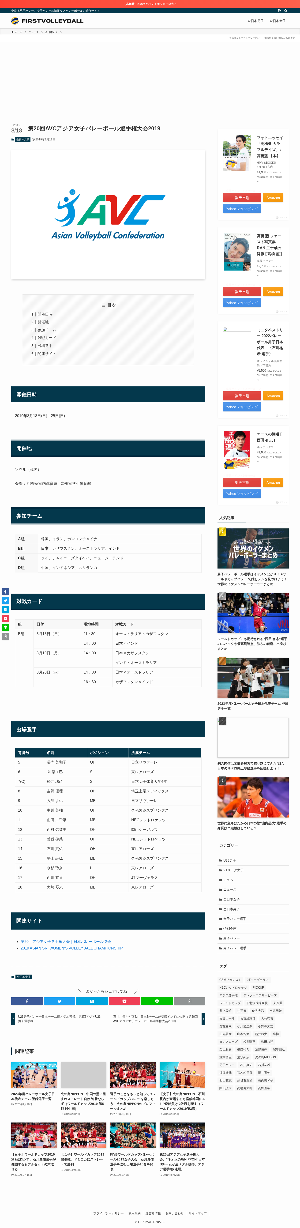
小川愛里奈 (244, 1026)
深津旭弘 (279, 1049)
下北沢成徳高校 (257, 1003)
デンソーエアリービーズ (260, 995)
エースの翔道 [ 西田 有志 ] (269, 437)
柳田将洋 (267, 1041)
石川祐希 (264, 1065)
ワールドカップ (230, 1003)
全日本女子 (22, 139)
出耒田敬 (276, 1011)
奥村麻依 (225, 1026)
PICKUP (258, 987)
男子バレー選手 (234, 948)
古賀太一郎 (227, 1018)
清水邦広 (243, 1057)
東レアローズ (228, 1041)
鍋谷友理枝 (244, 1080)
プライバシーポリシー (108, 1213)
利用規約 (134, 1213)
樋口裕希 (243, 1049)
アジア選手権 (228, 995)
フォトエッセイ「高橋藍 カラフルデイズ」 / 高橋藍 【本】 (270, 147)
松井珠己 (249, 1041)
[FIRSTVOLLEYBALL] (47, 21)
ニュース (229, 889)
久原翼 (277, 1003)
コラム (228, 880)
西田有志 (225, 1080)
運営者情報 (153, 1213)
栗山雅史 (225, 1049)
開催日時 (45, 314)
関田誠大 (225, 1088)
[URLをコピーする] (189, 1001)
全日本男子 (231, 909)
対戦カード (47, 338)
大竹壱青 (267, 1018)
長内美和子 (265, 1080)
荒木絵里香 (244, 1072)
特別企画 (229, 928)
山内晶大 (225, 1034)
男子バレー (231, 938)
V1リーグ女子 (233, 870)
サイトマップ (198, 1213)
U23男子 (229, 860)
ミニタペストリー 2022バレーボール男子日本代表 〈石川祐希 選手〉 (270, 342)
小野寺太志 (265, 1026)
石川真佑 (246, 1065)
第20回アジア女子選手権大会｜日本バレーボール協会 (66, 942)
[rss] (280, 10)
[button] (27, 1001)
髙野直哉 (264, 1088)
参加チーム (47, 330)
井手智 (241, 1011)
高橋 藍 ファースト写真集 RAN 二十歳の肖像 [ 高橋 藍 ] (269, 245)
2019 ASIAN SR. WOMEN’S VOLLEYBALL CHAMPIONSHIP (72, 948)
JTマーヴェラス (258, 980)
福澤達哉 (225, 1072)
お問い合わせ (174, 1213)
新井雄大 (261, 1034)
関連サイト (47, 354)
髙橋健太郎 (244, 1088)
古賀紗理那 (247, 1018)
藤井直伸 (264, 1072)
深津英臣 (225, 1057)
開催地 (43, 322)
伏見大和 (258, 1011)
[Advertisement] (150, 86)
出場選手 (45, 346)
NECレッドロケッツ (233, 987)
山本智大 (243, 1034)
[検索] (286, 10)
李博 (276, 1034)
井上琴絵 (225, 1011)
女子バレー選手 (234, 919)
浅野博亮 (261, 1049)
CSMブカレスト (230, 980)
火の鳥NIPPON (265, 1057)
